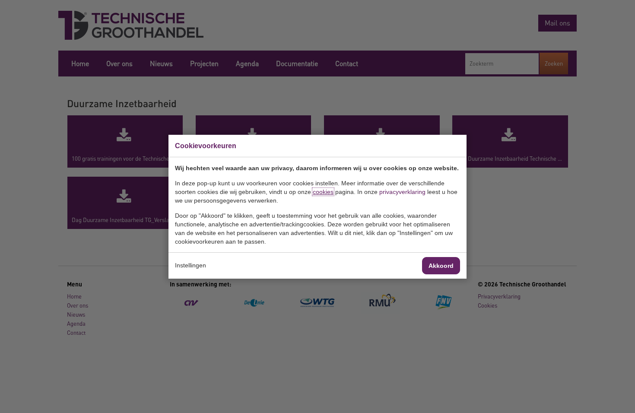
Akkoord (441, 265)
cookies (323, 191)
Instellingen (190, 265)
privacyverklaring (402, 191)
